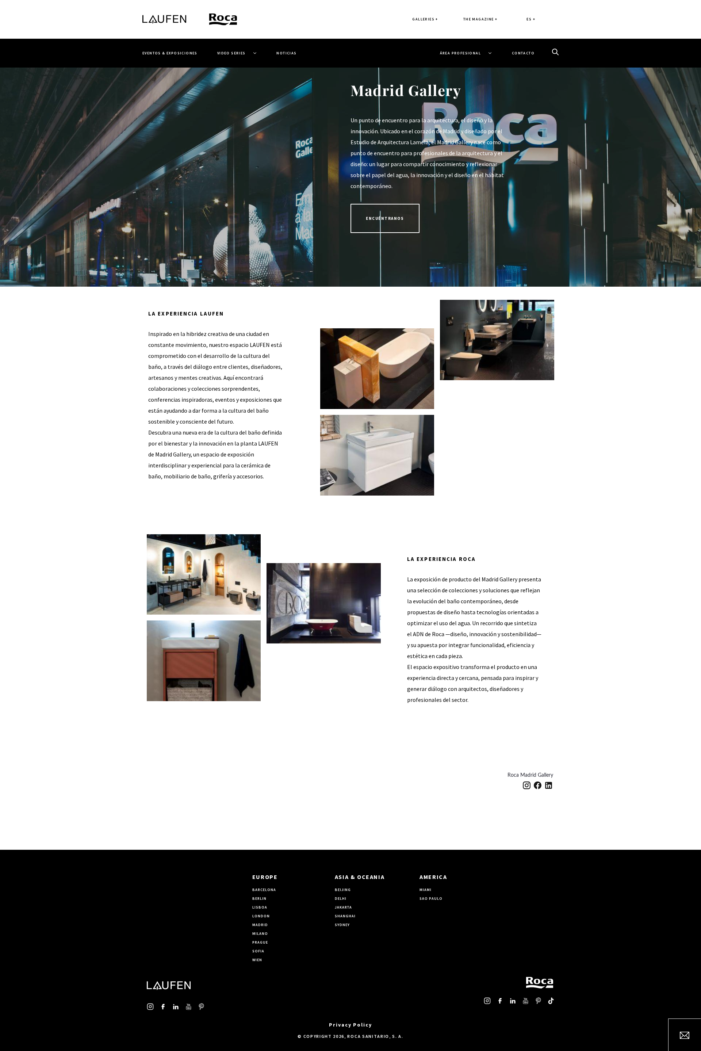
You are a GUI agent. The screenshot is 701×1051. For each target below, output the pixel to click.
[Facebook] (537, 785)
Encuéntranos (385, 218)
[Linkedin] (548, 785)
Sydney (342, 924)
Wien (257, 960)
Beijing (343, 889)
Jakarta (343, 907)
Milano (260, 933)
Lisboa (259, 907)
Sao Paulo (431, 898)
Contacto (523, 53)
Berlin (259, 898)
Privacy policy (350, 1024)
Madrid (260, 924)
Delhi (340, 898)
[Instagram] (526, 785)
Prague (260, 942)
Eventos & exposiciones (170, 53)
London (261, 916)
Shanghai (345, 916)
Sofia (258, 951)
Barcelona (264, 889)
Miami (426, 889)
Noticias (286, 53)
